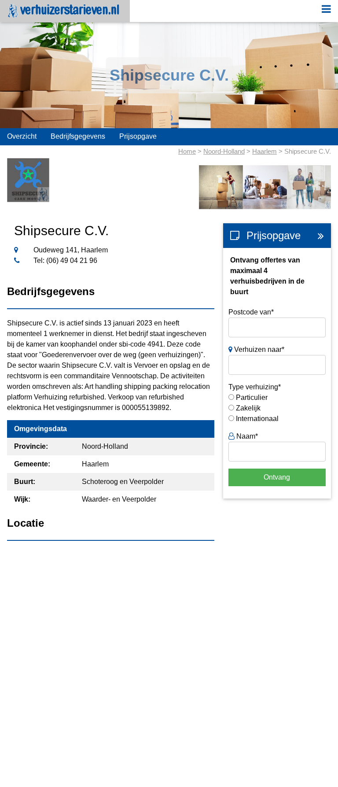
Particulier (252, 397)
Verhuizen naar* (258, 349)
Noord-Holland (224, 151)
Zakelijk (248, 408)
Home (187, 151)
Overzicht (22, 136)
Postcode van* (251, 312)
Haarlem (264, 151)
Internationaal (257, 418)
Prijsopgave (138, 136)
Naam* (246, 436)
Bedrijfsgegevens (78, 136)
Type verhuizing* (254, 387)
